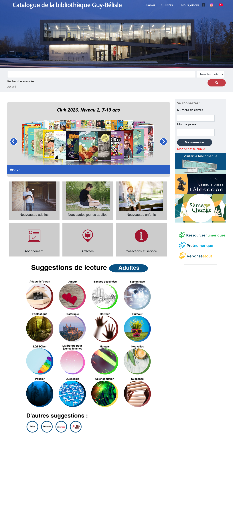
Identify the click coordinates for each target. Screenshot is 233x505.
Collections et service (141, 251)
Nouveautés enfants (141, 214)
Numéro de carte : (190, 110)
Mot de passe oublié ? (192, 149)
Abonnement (34, 251)
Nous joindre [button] (190, 5)
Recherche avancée (20, 81)
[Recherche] (217, 82)
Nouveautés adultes (34, 214)
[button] (150, 5)
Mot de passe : (187, 124)
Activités (88, 251)
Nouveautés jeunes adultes (87, 214)
